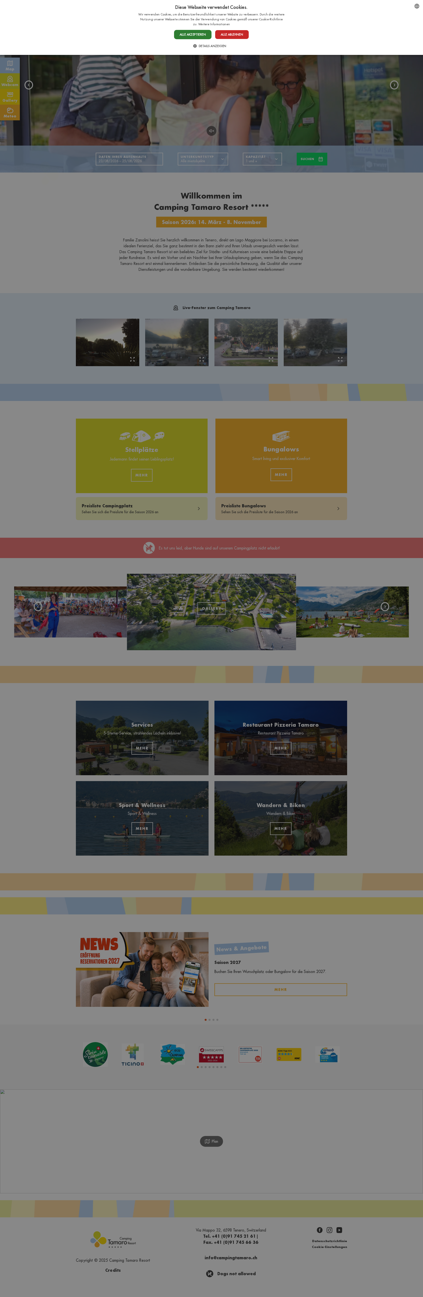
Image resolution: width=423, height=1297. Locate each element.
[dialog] (211, 27)
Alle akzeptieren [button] (193, 34)
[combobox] (416, 6)
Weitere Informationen (214, 24)
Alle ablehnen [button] (232, 34)
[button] (211, 46)
